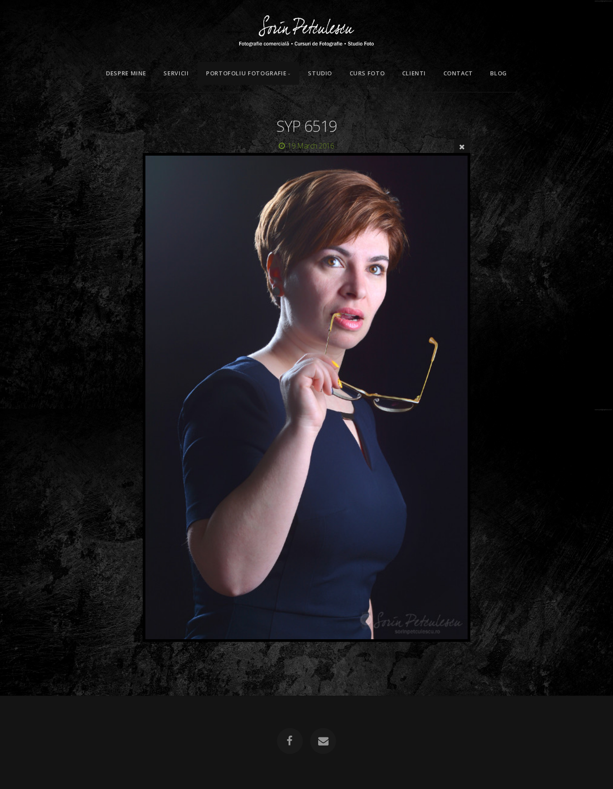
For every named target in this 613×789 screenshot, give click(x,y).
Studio (320, 73)
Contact (458, 73)
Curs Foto (367, 73)
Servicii (175, 73)
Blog (498, 73)
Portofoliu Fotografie (246, 73)
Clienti (414, 73)
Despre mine (126, 73)
